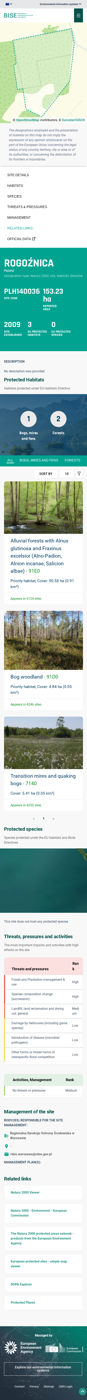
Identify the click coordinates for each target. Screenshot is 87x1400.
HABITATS (15, 185)
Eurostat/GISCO (73, 120)
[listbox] (60, 4)
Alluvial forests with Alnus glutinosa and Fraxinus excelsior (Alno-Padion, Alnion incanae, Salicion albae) (39, 556)
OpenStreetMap (27, 120)
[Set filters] (79, 474)
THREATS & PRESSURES (27, 207)
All (10, 460)
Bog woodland (34, 677)
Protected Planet (23, 1302)
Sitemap (49, 1386)
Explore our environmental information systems (43, 1368)
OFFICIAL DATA (19, 239)
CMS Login (65, 1386)
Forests (72, 460)
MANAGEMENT (19, 217)
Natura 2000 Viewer (25, 1192)
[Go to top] (82, 1391)
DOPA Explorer (21, 1284)
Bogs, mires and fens (39, 460)
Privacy (34, 1386)
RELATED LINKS (20, 228)
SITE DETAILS (18, 175)
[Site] (29, 15)
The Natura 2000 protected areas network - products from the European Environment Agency (42, 1238)
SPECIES (14, 196)
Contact (20, 1386)
